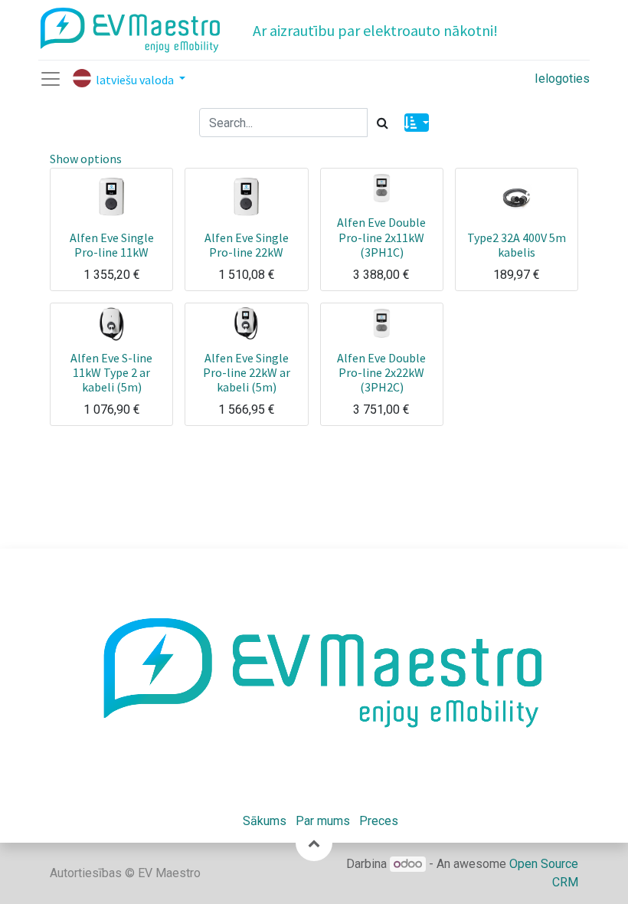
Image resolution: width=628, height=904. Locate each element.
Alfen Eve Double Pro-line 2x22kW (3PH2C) (381, 372)
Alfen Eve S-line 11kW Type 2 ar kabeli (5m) (111, 372)
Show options (86, 158)
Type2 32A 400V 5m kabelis (516, 245)
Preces (378, 821)
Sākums (264, 821)
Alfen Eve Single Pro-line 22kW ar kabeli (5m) (246, 372)
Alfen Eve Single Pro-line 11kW (112, 245)
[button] (416, 122)
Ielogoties (562, 78)
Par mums (323, 821)
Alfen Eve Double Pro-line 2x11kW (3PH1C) (381, 237)
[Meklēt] (382, 122)
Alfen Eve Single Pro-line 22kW (246, 245)
